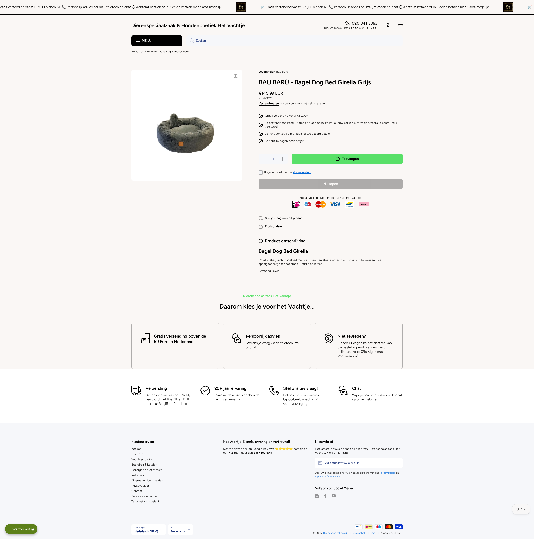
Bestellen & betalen (144, 464)
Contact (136, 491)
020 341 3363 (364, 23)
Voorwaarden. (302, 172)
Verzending (156, 388)
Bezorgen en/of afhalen (146, 470)
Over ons (137, 454)
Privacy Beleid (387, 472)
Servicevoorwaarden (145, 496)
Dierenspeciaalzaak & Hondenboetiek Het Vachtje (351, 532)
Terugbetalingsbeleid (145, 501)
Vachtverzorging (142, 459)
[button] (271, 226)
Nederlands (178, 531)
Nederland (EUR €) (146, 531)
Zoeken (136, 449)
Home (134, 51)
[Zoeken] (190, 40)
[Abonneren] (397, 463)
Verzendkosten (269, 103)
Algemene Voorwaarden (147, 480)
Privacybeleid (140, 485)
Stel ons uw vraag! (300, 388)
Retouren (137, 475)
